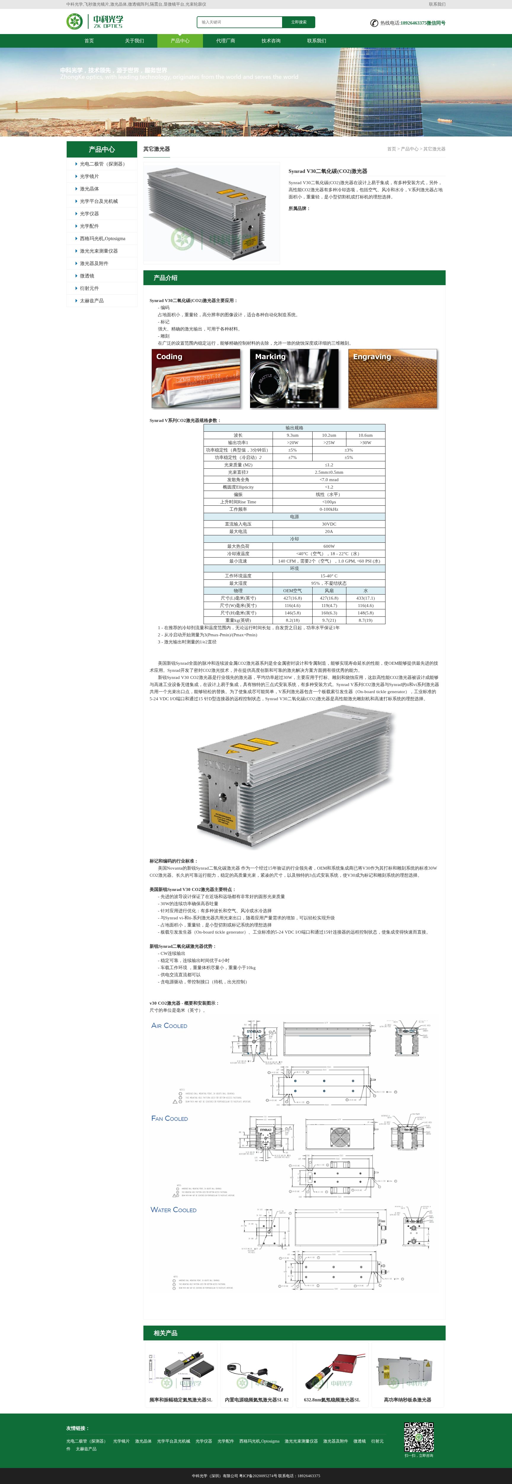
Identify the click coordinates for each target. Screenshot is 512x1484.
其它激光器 (434, 149)
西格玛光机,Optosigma (102, 238)
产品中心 (180, 40)
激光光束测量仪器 (99, 250)
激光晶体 (89, 188)
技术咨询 (271, 40)
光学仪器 (89, 213)
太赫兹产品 (92, 300)
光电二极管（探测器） (103, 163)
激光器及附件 (94, 263)
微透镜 (87, 275)
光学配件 (89, 226)
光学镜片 (89, 176)
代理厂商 (225, 40)
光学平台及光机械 (99, 201)
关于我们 (134, 40)
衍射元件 (89, 288)
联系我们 (437, 4)
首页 (89, 40)
